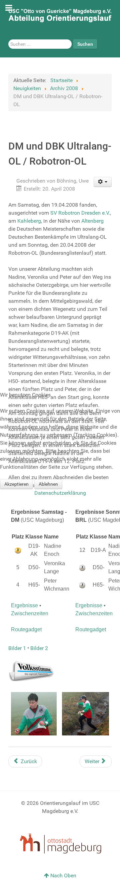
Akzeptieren (16, 484)
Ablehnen (48, 484)
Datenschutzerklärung (60, 493)
